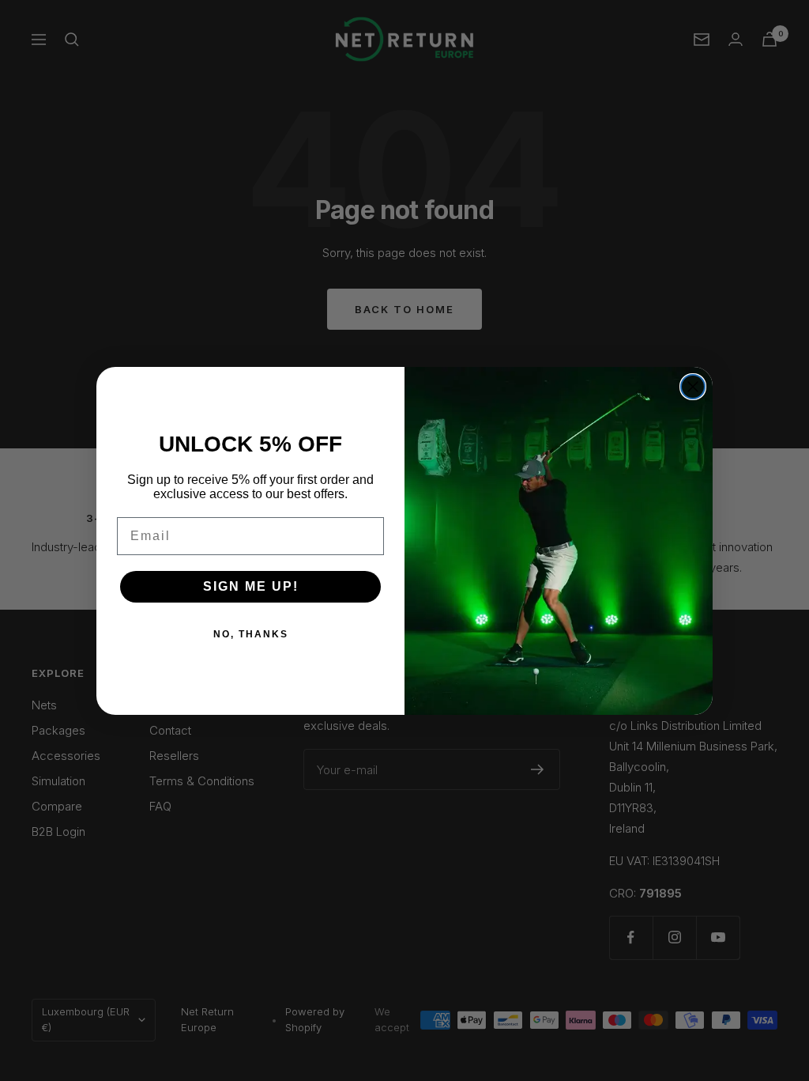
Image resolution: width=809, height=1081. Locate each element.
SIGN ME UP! (251, 586)
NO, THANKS (250, 634)
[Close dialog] (693, 387)
